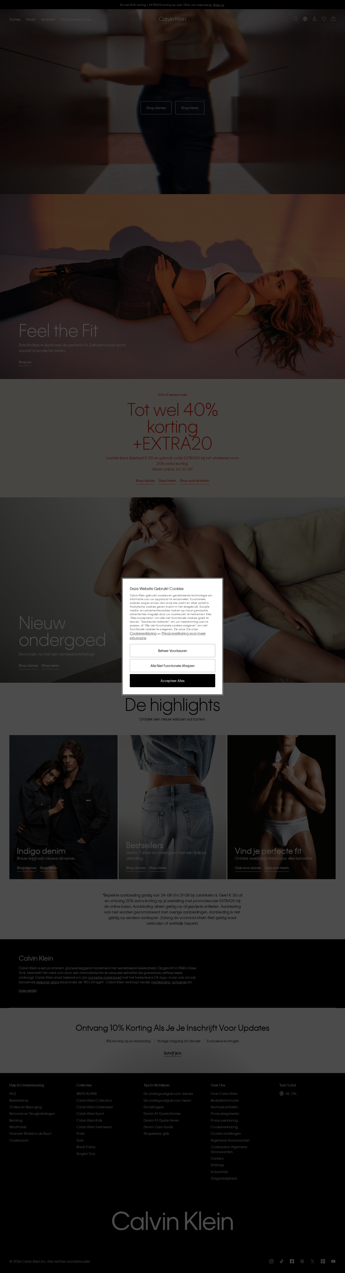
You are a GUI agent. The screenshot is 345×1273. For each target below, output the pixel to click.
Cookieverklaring (143, 633)
